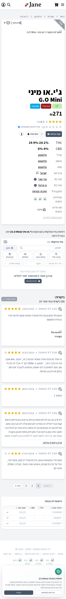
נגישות (18, 554)
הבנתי (18, 592)
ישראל (43, 173)
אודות (60, 554)
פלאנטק (38, 16)
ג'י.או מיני (24, 16)
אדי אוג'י (42, 179)
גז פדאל (42, 185)
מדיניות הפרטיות (48, 592)
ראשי (62, 16)
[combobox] (61, 263)
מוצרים (51, 16)
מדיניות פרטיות (32, 554)
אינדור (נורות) (39, 191)
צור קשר (7, 554)
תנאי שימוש (48, 554)
